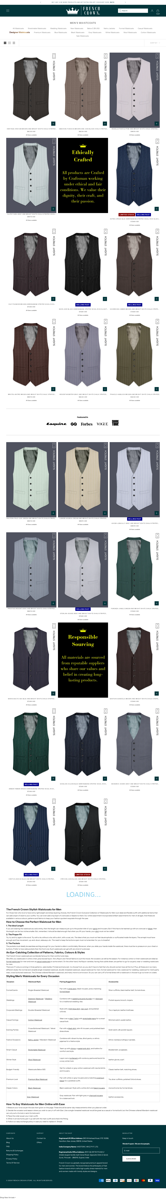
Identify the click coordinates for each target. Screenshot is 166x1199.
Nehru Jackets (109, 28)
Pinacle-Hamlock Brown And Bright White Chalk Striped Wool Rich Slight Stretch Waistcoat (134, 394)
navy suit (84, 1009)
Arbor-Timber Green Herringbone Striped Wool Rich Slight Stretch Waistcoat (31, 789)
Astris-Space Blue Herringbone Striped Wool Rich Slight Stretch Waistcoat (134, 219)
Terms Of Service (12, 1163)
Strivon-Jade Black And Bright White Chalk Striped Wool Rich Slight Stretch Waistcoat (83, 879)
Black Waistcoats (77, 32)
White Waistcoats (112, 32)
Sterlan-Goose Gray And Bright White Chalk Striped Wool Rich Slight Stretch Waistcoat (83, 614)
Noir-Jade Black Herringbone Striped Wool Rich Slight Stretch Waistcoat (83, 309)
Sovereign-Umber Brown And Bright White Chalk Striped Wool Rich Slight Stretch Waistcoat (134, 309)
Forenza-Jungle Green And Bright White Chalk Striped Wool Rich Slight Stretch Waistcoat (134, 609)
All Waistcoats (18, 28)
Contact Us (41, 1138)
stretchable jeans (89, 1018)
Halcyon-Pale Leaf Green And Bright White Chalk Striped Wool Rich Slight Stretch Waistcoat (31, 518)
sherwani (99, 999)
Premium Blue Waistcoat (37, 1079)
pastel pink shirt (84, 1048)
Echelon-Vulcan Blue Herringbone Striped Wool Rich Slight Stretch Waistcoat (83, 784)
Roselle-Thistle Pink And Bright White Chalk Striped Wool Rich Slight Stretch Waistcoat (135, 129)
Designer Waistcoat (35, 999)
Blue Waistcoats (60, 32)
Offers (39, 1142)
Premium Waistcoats (42, 32)
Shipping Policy (12, 1155)
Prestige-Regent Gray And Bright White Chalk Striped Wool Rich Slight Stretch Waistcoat (31, 609)
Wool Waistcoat (34, 1060)
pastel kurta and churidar (82, 999)
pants (95, 929)
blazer (150, 929)
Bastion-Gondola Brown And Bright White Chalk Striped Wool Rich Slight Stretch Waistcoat (134, 699)
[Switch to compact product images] (14, 42)
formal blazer (65, 992)
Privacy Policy (11, 1159)
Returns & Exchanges (14, 1151)
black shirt (72, 1028)
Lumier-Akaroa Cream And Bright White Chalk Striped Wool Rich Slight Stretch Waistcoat (83, 518)
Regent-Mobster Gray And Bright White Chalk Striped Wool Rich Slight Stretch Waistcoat (83, 394)
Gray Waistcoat (33, 1097)
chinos (73, 1048)
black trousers (99, 1088)
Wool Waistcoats (130, 32)
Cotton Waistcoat (35, 1020)
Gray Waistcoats (94, 32)
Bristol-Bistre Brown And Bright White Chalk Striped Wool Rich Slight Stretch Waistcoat (31, 394)
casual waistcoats (43, 961)
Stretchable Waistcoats (37, 28)
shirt (97, 931)
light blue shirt (74, 1009)
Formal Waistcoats (126, 28)
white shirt (72, 989)
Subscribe (131, 1159)
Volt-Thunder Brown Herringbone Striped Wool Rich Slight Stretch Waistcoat (31, 304)
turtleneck (74, 1058)
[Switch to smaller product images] (9, 42)
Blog (8, 1142)
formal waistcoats (13, 961)
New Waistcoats (77, 28)
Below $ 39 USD (93, 28)
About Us (9, 1138)
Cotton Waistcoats (148, 32)
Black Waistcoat (34, 1088)
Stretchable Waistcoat (37, 1050)
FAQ (7, 1146)
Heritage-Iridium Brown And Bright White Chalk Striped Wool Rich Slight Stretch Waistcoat (31, 129)
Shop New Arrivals (7, 1197)
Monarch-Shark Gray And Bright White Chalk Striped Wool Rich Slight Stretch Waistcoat (134, 784)
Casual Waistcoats (145, 28)
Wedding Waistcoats (58, 28)
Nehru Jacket (33, 1040)
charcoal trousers (96, 1095)
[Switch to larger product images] (5, 42)
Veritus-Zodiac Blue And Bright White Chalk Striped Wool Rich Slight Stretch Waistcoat (31, 879)
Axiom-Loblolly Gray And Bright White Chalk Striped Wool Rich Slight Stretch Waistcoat (135, 523)
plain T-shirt (74, 1018)
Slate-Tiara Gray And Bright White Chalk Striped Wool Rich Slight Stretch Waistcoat (31, 214)
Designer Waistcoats (19, 32)
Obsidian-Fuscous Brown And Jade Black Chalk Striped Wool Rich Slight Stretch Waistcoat (83, 129)
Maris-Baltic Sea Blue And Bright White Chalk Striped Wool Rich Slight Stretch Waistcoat (31, 699)
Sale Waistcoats (82, 36)
